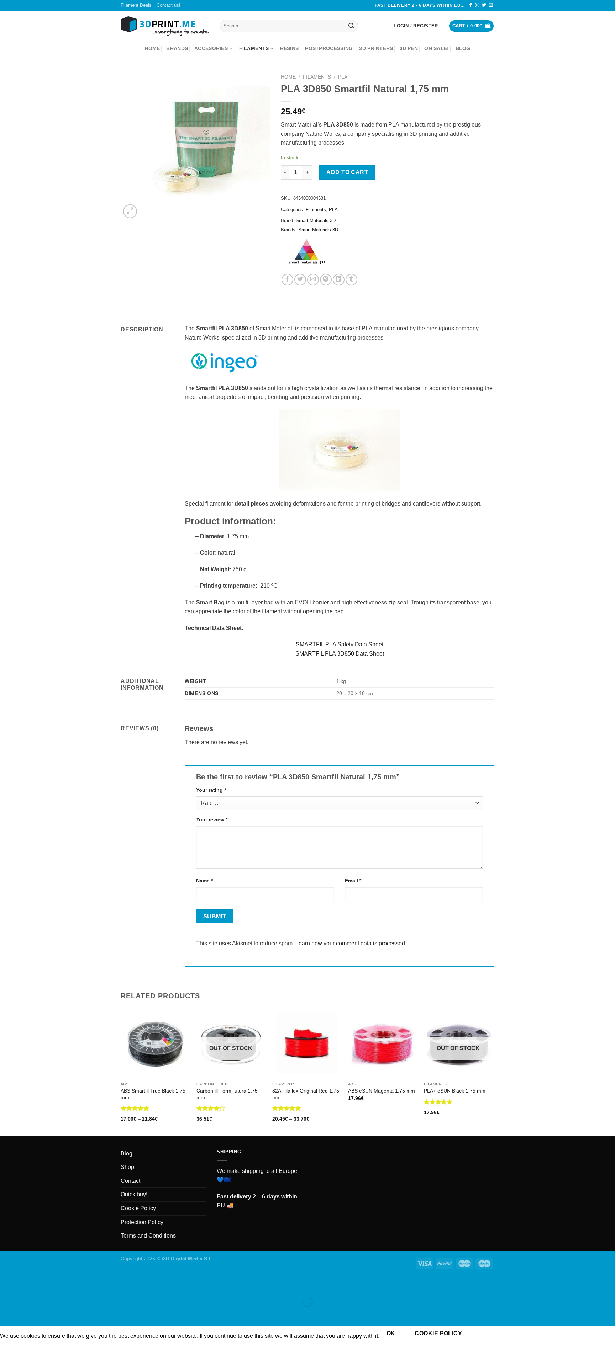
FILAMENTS (254, 48)
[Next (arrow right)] (28, 1314)
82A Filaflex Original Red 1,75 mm (305, 1094)
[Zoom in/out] (28, 1284)
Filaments (317, 77)
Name (204, 880)
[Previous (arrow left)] (7, 1314)
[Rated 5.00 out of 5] (135, 1108)
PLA (342, 77)
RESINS (289, 48)
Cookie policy (438, 1333)
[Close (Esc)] (7, 1284)
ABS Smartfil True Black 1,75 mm (153, 1094)
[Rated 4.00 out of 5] (210, 1108)
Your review (211, 819)
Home (152, 48)
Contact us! (168, 5)
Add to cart (347, 172)
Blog (463, 48)
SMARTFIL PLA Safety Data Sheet (339, 644)
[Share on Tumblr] (351, 279)
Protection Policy (142, 1222)
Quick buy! (134, 1194)
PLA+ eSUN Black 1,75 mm (454, 1091)
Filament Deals (136, 5)
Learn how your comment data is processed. (350, 943)
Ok (391, 1333)
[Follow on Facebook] (470, 5)
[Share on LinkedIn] (339, 279)
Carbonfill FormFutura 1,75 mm (227, 1094)
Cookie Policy (138, 1208)
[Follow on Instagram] (477, 5)
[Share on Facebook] (287, 279)
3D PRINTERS (376, 48)
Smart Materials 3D (316, 220)
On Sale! (436, 48)
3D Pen (409, 48)
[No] (481, 1334)
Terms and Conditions (148, 1236)
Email (353, 880)
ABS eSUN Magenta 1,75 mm (381, 1091)
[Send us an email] (491, 5)
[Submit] (351, 26)
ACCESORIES (211, 48)
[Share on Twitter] (300, 279)
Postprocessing (329, 48)
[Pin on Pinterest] (326, 279)
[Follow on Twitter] (484, 5)
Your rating (211, 790)
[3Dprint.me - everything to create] (165, 26)
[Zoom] (130, 211)
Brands (177, 48)
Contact (130, 1181)
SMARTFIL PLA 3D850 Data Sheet (339, 654)
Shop (127, 1167)
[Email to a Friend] (313, 279)
